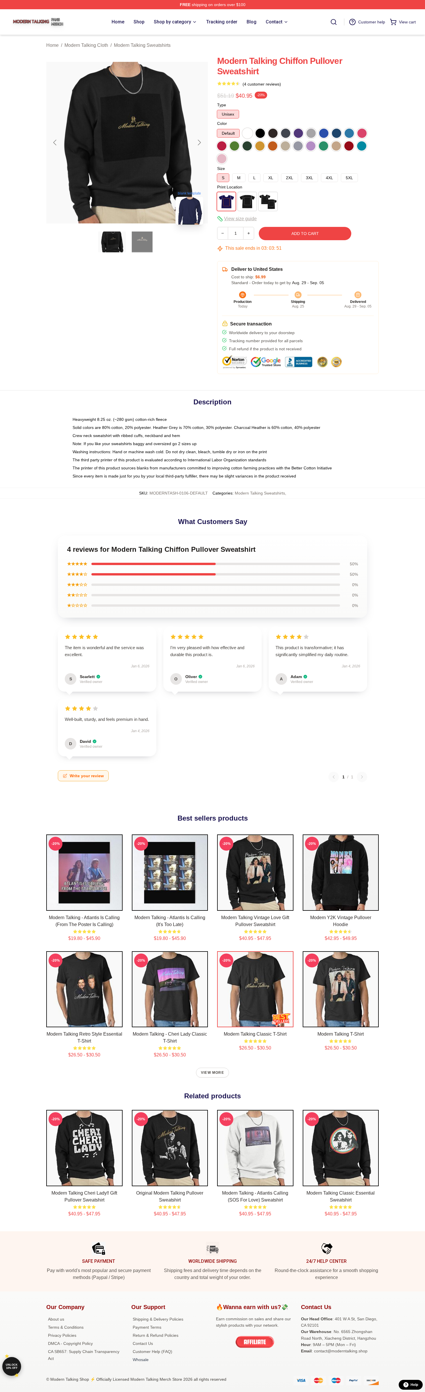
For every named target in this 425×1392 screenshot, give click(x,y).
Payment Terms (147, 1327)
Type (221, 105)
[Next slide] (199, 142)
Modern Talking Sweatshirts (142, 45)
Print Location (229, 187)
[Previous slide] (55, 142)
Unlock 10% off (12, 1366)
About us (56, 1319)
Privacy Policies (62, 1335)
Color (222, 123)
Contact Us (143, 1343)
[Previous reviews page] (333, 777)
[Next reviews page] (362, 777)
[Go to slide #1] (112, 242)
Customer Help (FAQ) (152, 1351)
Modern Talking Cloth (86, 45)
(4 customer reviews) (262, 84)
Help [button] (414, 1385)
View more (212, 1073)
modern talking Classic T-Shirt (255, 1034)
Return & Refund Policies (155, 1335)
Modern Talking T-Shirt (340, 1034)
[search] (333, 22)
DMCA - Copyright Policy (70, 1343)
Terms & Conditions (66, 1327)
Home (52, 45)
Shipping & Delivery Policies (158, 1319)
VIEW (84, 905)
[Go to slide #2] (142, 242)
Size (221, 168)
